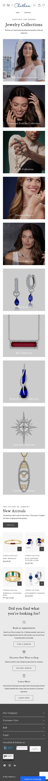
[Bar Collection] (24, 336)
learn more (24, 698)
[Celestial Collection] (24, 427)
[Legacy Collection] (24, 244)
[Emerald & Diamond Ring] (13, 577)
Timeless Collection (24, 490)
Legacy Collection (24, 261)
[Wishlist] (43, 5)
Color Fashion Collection (24, 77)
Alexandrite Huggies (35, 593)
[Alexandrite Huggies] (35, 577)
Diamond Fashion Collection (24, 123)
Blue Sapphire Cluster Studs (32, 559)
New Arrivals (24, 307)
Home (17, 12)
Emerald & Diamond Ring (12, 594)
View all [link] (11, 525)
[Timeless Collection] (24, 473)
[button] (4, 5)
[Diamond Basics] (24, 198)
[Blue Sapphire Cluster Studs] (35, 542)
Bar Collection (24, 353)
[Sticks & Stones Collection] (24, 381)
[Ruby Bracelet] (13, 542)
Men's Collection (24, 169)
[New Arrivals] (24, 290)
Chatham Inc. (12, 777)
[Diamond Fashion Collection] (24, 106)
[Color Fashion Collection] (24, 60)
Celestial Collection (24, 444)
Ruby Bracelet (10, 558)
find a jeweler (24, 644)
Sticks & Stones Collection (24, 399)
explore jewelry (24, 668)
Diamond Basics (24, 215)
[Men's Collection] (24, 152)
